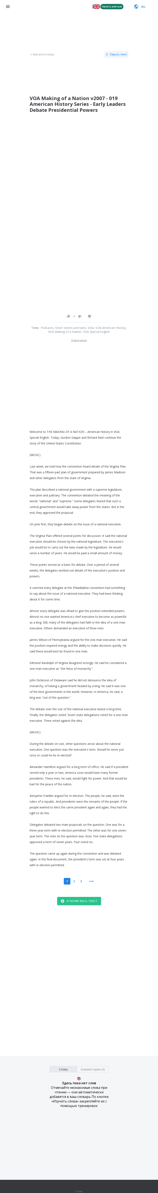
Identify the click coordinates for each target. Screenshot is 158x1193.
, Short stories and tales (69, 328)
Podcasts (47, 328)
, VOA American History (110, 328)
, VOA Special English (95, 332)
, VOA (90, 328)
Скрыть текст (118, 54)
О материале (79, 340)
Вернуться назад (43, 54)
